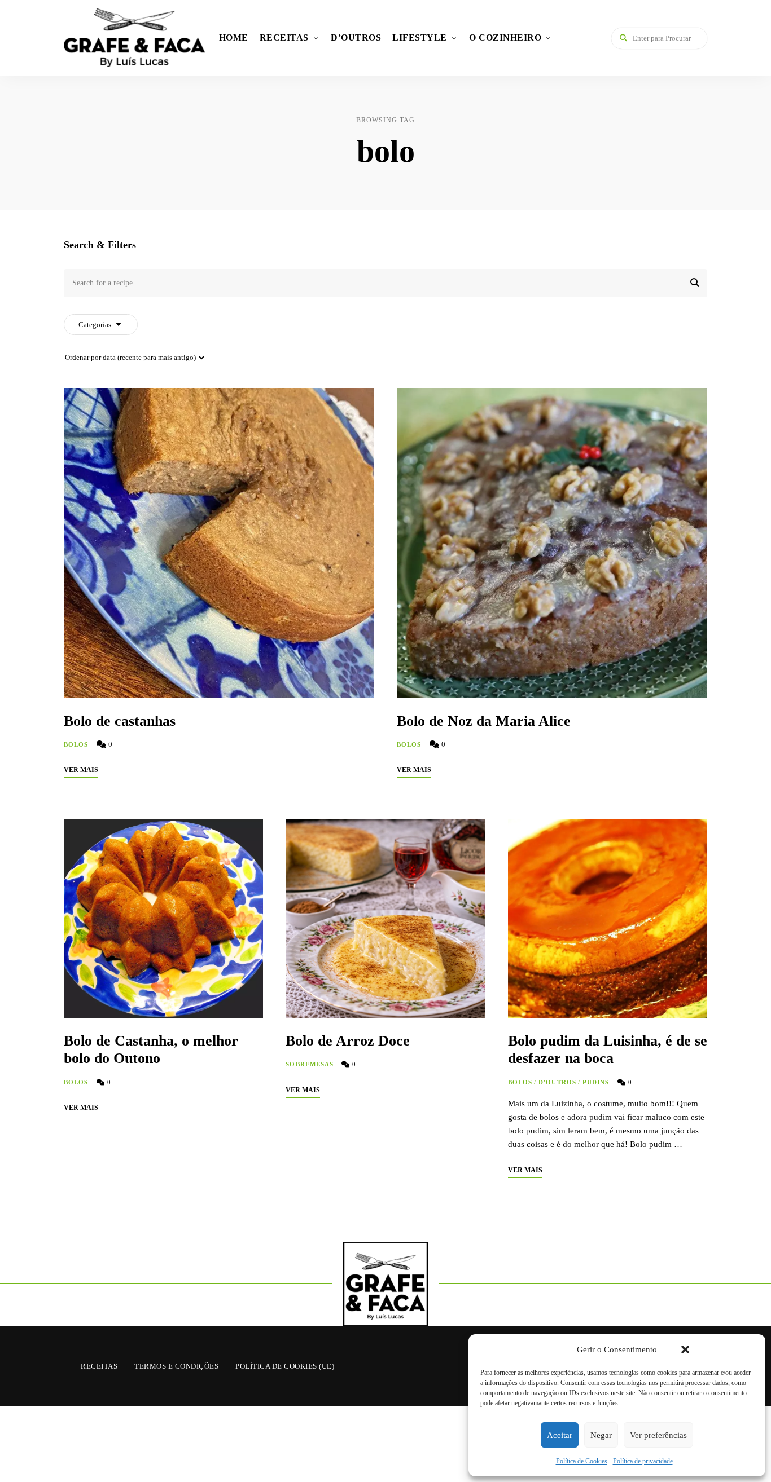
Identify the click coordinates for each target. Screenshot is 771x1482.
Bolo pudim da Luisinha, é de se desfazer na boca (607, 1049)
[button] (685, 1349)
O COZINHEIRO (505, 37)
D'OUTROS (557, 1082)
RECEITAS (284, 37)
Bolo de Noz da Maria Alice (484, 721)
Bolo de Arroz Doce (348, 1041)
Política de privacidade (643, 1461)
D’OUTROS (356, 37)
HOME (233, 37)
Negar (601, 1435)
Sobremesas (310, 1064)
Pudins (596, 1082)
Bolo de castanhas (120, 721)
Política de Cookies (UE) (284, 1366)
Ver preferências (658, 1435)
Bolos (76, 744)
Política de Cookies (581, 1461)
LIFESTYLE (419, 37)
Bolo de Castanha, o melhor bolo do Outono (151, 1049)
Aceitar (559, 1435)
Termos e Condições (176, 1366)
